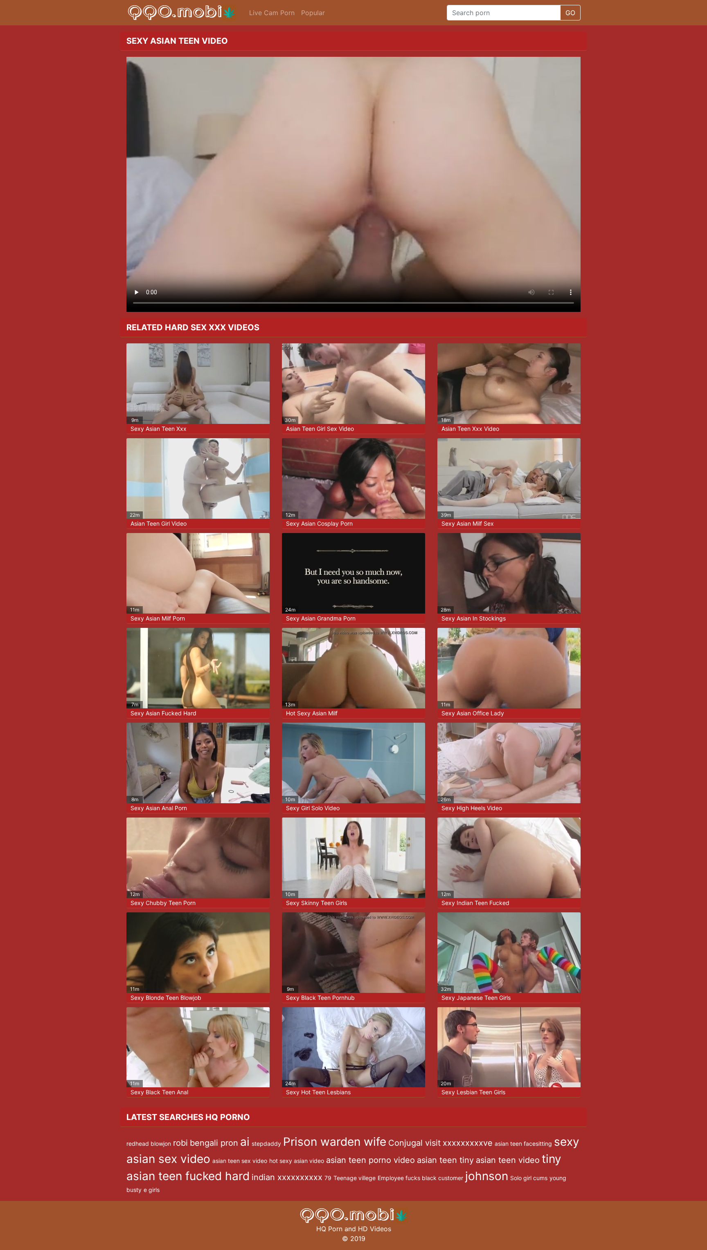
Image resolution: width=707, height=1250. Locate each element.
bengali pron (214, 1143)
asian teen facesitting (523, 1143)
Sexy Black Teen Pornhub (320, 997)
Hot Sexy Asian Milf (312, 713)
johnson (486, 1176)
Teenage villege (354, 1177)
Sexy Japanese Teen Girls (476, 997)
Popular (313, 13)
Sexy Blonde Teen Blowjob (166, 997)
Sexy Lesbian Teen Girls (473, 1092)
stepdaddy (266, 1143)
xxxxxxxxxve (468, 1143)
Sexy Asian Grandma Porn (321, 618)
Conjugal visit (414, 1143)
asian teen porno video (370, 1160)
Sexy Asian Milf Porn (158, 618)
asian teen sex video (239, 1160)
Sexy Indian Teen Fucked (475, 902)
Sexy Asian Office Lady (472, 713)
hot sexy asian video (296, 1160)
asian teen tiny (445, 1160)
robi (180, 1143)
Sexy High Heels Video (471, 807)
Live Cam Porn (272, 13)
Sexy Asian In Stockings (473, 618)
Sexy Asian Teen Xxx (159, 428)
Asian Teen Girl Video (159, 523)
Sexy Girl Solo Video (313, 807)
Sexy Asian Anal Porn (159, 807)
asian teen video (508, 1160)
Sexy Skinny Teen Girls (316, 902)
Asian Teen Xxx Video (470, 428)
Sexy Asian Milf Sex (467, 523)
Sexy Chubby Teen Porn (163, 902)
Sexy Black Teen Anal (159, 1092)
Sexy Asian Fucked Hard (163, 713)
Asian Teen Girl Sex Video (320, 428)
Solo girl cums (528, 1177)
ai (245, 1142)
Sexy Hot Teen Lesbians (318, 1092)
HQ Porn (329, 1229)
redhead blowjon (148, 1143)
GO (570, 13)
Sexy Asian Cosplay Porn (319, 523)
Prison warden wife (334, 1142)
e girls (152, 1189)
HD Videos (374, 1229)
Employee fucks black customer (420, 1177)
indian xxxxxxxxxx (287, 1177)
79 (327, 1177)
